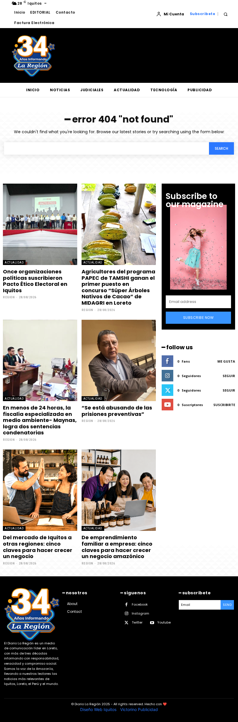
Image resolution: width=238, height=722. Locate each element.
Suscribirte (224, 405)
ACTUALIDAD (14, 262)
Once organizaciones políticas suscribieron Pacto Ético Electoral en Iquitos (35, 281)
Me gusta (226, 361)
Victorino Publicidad (139, 709)
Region (9, 297)
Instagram (140, 613)
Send (227, 604)
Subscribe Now (198, 317)
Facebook (140, 604)
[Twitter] (126, 622)
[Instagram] (126, 613)
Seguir (229, 376)
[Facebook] (126, 604)
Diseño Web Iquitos (99, 709)
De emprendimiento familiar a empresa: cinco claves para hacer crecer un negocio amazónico (117, 547)
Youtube (164, 622)
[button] (225, 14)
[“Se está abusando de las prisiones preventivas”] (119, 360)
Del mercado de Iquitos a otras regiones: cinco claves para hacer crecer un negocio (37, 547)
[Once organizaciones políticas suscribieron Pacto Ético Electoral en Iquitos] (40, 224)
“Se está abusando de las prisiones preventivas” (117, 411)
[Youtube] (152, 622)
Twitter (137, 622)
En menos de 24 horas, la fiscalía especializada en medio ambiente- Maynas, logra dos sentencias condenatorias (40, 420)
